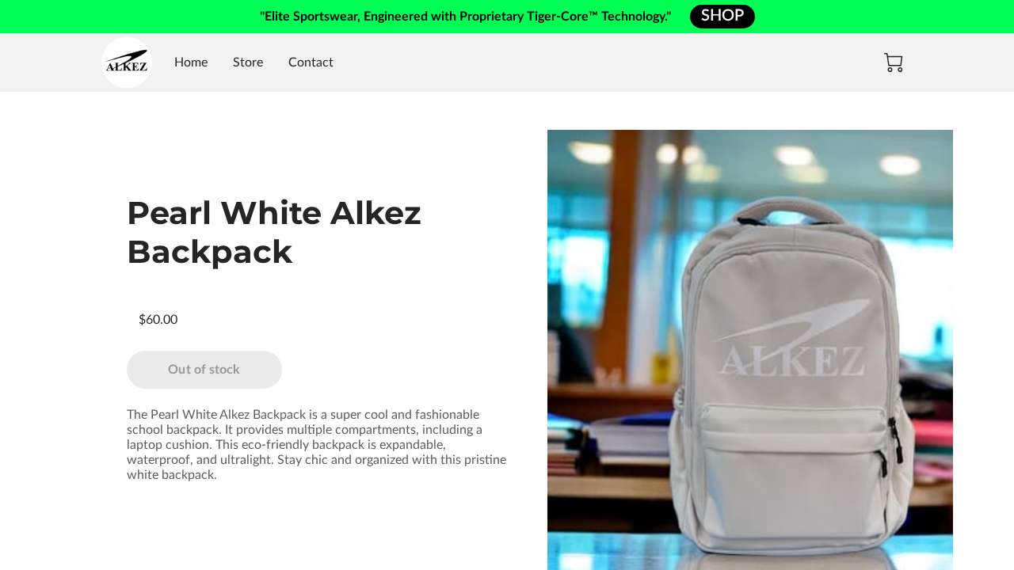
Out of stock (204, 369)
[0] (893, 62)
